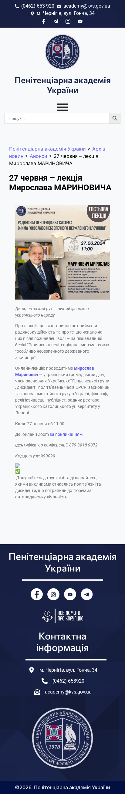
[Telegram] (87, 594)
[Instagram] (53, 594)
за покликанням (66, 434)
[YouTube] (70, 594)
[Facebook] (37, 594)
